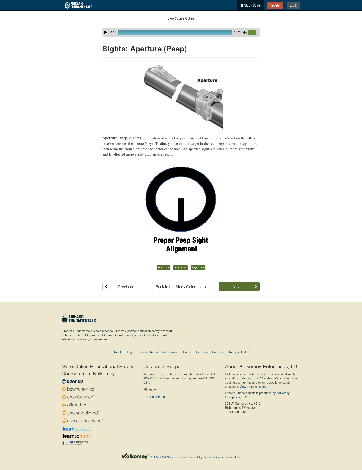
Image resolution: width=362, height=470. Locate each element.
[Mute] (245, 32)
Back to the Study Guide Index (181, 286)
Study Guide (252, 5)
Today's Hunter (239, 352)
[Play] (105, 32)
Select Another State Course (159, 352)
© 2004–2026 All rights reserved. (169, 457)
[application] (181, 32)
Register (275, 5)
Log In (293, 5)
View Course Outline (181, 18)
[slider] (253, 33)
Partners (218, 352)
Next (236, 286)
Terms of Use (232, 457)
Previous (125, 286)
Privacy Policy (211, 457)
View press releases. (253, 386)
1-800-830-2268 (154, 397)
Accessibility (195, 457)
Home (187, 352)
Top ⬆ (118, 352)
